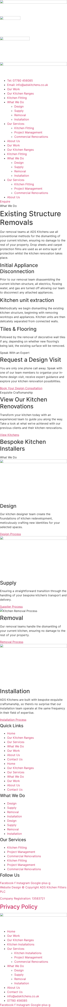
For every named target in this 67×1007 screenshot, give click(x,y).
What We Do (15, 102)
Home (11, 733)
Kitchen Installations (20, 944)
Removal (20, 115)
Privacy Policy (19, 906)
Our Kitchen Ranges (20, 93)
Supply (19, 111)
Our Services (15, 123)
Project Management (28, 132)
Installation (21, 119)
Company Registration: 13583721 (22, 898)
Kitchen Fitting (17, 98)
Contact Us (15, 759)
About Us (13, 141)
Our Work (13, 89)
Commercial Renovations (31, 136)
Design (19, 106)
